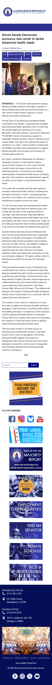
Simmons (37, 54)
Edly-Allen (26, 59)
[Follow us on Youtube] (37, 675)
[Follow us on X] (30, 675)
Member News (15, 48)
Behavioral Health (16, 54)
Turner (28, 54)
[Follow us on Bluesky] (30, 419)
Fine (4, 54)
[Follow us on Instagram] (21, 419)
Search (34, 365)
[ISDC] (25, 11)
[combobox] (15, 365)
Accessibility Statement (26, 663)
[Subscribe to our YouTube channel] (40, 419)
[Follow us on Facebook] (12, 419)
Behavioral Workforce (11, 59)
